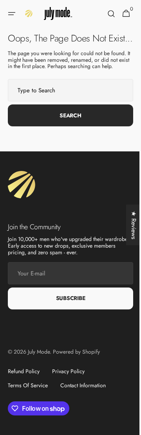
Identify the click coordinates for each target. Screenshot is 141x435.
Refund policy (24, 382)
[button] (11, 13)
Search (67, 125)
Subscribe (67, 309)
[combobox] (67, 101)
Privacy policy (68, 382)
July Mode (39, 362)
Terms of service (28, 395)
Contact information (83, 395)
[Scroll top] (125, 425)
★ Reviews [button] (127, 225)
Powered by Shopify (76, 362)
